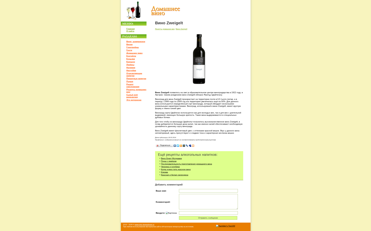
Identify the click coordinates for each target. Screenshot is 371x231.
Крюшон (130, 62)
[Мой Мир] (184, 146)
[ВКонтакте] (174, 146)
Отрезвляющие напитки (134, 74)
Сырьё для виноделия (132, 96)
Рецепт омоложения (132, 85)
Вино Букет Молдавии (171, 158)
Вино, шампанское (135, 41)
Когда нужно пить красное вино (176, 169)
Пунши (129, 81)
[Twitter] (177, 146)
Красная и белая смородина (174, 175)
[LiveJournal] (187, 146)
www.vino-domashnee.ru (144, 225)
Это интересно (133, 100)
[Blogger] (193, 146)
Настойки (131, 70)
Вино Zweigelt (181, 29)
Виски (129, 44)
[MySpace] (190, 146)
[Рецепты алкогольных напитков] (150, 20)
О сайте (130, 31)
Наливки (130, 67)
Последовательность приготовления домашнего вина (186, 164)
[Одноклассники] (180, 146)
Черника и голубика (170, 166)
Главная (130, 29)
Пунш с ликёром (169, 161)
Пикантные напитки (136, 78)
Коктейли (131, 56)
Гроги (129, 50)
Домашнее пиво (134, 53)
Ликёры (130, 64)
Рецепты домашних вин (165, 29)
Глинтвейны (132, 47)
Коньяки (130, 59)
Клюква (164, 172)
